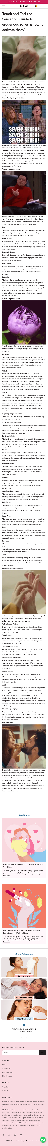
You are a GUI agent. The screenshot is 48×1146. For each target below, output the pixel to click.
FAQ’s (4, 1065)
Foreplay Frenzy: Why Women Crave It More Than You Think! (23, 866)
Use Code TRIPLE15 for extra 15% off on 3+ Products (24, 1)
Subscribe (42, 1052)
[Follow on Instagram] (15, 1135)
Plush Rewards (7, 1072)
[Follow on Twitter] (9, 1135)
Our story (5, 1087)
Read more (6, 875)
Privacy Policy (20, 1140)
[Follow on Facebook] (3, 1135)
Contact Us (6, 1068)
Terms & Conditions (31, 1140)
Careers (5, 1091)
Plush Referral (7, 1076)
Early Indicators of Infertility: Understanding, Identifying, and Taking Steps (21, 932)
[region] (24, 1028)
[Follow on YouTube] (21, 1135)
